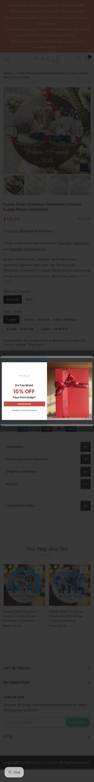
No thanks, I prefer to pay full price (24, 410)
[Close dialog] (89, 364)
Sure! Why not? (24, 404)
